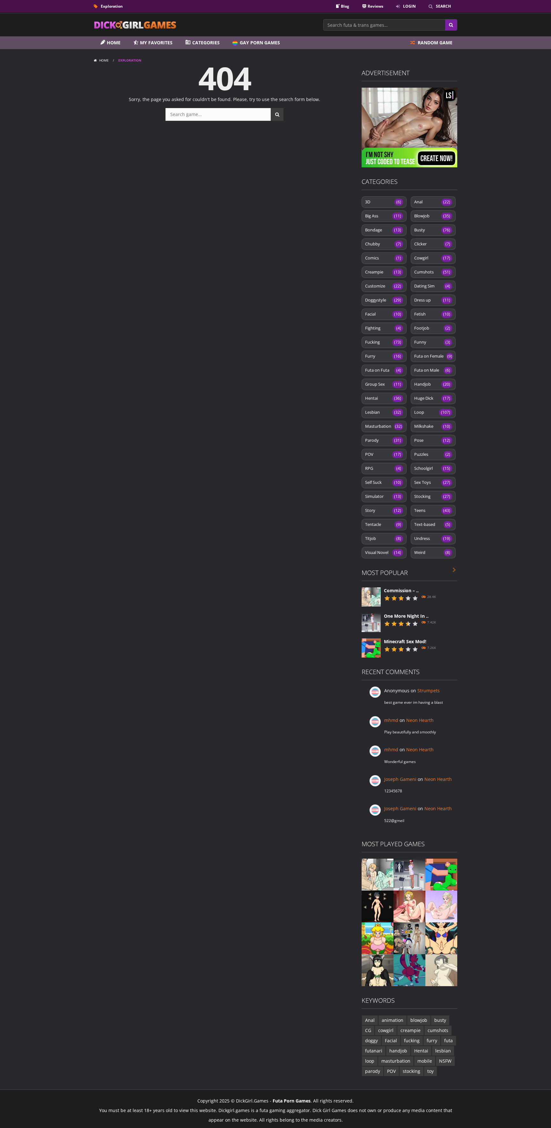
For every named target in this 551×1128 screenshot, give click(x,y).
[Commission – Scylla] (371, 596)
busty (440, 1020)
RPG (383, 468)
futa (448, 1040)
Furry (383, 356)
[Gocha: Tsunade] (409, 906)
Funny (432, 342)
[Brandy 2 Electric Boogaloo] (409, 970)
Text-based (432, 524)
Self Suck (383, 482)
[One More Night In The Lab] (371, 622)
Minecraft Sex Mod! (405, 641)
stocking (411, 1071)
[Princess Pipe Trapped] (377, 938)
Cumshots (432, 272)
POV (383, 454)
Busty (432, 230)
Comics (383, 258)
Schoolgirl (432, 468)
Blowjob (432, 216)
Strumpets (428, 691)
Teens (432, 510)
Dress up (432, 300)
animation (392, 1020)
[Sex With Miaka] (377, 970)
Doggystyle (383, 300)
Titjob (383, 538)
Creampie (383, 272)
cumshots (438, 1030)
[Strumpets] (377, 906)
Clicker (432, 244)
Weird (432, 552)
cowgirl (385, 1030)
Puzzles (432, 454)
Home (104, 60)
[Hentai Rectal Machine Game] (441, 938)
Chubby (383, 244)
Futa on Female (433, 356)
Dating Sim (432, 286)
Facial (383, 314)
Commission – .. (401, 590)
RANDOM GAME (434, 43)
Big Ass (383, 216)
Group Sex (383, 384)
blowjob (418, 1020)
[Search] (451, 24)
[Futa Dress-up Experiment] (409, 938)
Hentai (383, 398)
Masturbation (383, 426)
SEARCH (443, 6)
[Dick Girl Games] (135, 24)
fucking (412, 1040)
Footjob (432, 328)
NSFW (445, 1061)
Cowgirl (432, 258)
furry (432, 1040)
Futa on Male (432, 370)
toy (430, 1071)
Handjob (432, 384)
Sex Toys (432, 482)
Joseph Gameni (400, 779)
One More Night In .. (406, 616)
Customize (383, 286)
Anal (432, 202)
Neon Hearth (420, 720)
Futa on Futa (383, 370)
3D (383, 202)
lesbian (443, 1051)
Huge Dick (432, 398)
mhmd (391, 720)
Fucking (383, 342)
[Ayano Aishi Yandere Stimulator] (441, 970)
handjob (398, 1051)
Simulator (383, 496)
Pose (432, 440)
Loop (432, 412)
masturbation (395, 1061)
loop (369, 1061)
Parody (383, 440)
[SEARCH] (277, 114)
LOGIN (409, 6)
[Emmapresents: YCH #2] (441, 906)
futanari (373, 1051)
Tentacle (383, 524)
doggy (371, 1040)
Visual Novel (383, 552)
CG (368, 1030)
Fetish (432, 314)
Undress (432, 538)
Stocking (432, 496)
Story (383, 510)
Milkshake (432, 426)
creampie (410, 1030)
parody (372, 1071)
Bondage (383, 230)
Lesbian (383, 412)
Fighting (383, 328)
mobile (424, 1061)
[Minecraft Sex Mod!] (371, 647)
